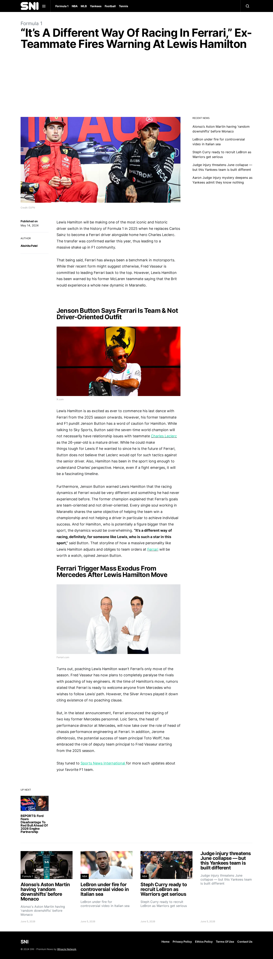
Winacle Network (66, 949)
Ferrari (152, 549)
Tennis (123, 6)
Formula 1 (62, 6)
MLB (84, 6)
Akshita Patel (29, 245)
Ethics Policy (204, 941)
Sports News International (103, 763)
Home (165, 941)
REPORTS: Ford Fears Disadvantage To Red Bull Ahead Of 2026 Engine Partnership (34, 824)
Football (110, 6)
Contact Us (244, 941)
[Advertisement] (136, 84)
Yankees (96, 6)
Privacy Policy (182, 941)
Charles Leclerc (164, 436)
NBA (75, 6)
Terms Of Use (225, 941)
